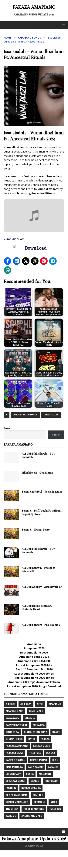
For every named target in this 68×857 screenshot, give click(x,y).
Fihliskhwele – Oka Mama (37, 472)
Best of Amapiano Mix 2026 (34, 669)
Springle (39, 802)
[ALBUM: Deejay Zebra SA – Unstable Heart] (11, 609)
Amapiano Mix (14, 711)
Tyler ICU (55, 809)
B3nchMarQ (36, 711)
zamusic (11, 816)
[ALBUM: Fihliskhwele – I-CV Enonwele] (11, 552)
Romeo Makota (31, 787)
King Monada (14, 767)
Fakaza (45, 739)
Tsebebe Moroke (33, 809)
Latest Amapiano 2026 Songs (34, 673)
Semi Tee (38, 795)
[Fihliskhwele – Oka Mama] (11, 476)
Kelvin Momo (38, 760)
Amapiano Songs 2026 (34, 656)
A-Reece (10, 704)
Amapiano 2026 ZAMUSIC (34, 661)
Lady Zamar (35, 767)
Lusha (30, 774)
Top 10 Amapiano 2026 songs (34, 677)
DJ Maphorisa (14, 739)
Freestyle (35, 753)
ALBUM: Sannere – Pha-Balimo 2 (41, 624)
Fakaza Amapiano (18, 444)
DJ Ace (56, 732)
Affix (40, 704)
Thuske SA (12, 809)
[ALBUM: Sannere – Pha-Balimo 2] (11, 628)
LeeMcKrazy (13, 774)
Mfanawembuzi (15, 781)
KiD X (55, 760)
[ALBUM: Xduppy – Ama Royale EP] (11, 590)
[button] (63, 25)
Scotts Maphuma (16, 795)
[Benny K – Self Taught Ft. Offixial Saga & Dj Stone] (11, 514)
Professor (51, 781)
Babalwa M (12, 718)
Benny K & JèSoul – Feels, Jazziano (42, 491)
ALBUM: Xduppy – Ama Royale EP (42, 586)
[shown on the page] (34, 249)
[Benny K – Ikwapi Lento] (11, 533)
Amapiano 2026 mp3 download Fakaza (34, 682)
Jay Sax (50, 753)
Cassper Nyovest (16, 725)
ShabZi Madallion (17, 802)
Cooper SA (12, 732)
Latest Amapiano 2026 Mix (34, 665)
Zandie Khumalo (31, 816)
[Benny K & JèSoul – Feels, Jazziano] (11, 495)
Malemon (45, 774)
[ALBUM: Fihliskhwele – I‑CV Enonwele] (11, 457)
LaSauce (53, 767)
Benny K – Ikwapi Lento (36, 529)
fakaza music (41, 746)
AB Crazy (26, 704)
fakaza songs (14, 753)
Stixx (53, 802)
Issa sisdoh (51, 414)
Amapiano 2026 (34, 648)
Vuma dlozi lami (14, 239)
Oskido (34, 781)
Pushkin (11, 787)
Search (8, 428)
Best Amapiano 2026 (34, 652)
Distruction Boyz (35, 732)
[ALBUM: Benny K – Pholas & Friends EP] (11, 571)
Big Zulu (30, 718)
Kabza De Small (15, 760)
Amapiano (34, 644)
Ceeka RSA (38, 725)
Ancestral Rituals (25, 414)
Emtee (31, 739)
